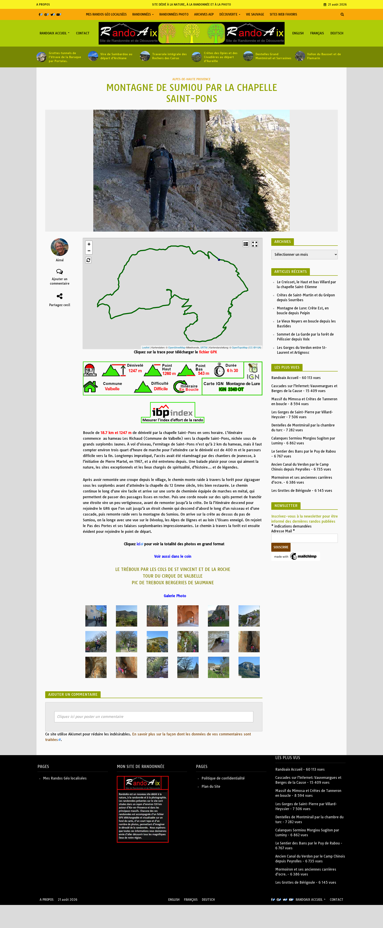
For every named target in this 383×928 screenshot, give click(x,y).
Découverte (228, 14)
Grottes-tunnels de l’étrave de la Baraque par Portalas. (65, 57)
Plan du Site (210, 786)
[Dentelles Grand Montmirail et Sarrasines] (248, 56)
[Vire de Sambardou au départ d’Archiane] (93, 56)
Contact (83, 33)
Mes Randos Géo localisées (106, 14)
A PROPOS (43, 4)
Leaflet (145, 347)
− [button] (89, 251)
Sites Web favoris (283, 14)
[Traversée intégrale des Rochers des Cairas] (145, 56)
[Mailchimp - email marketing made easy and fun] (295, 556)
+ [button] (89, 244)
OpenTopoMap (240, 347)
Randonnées (141, 14)
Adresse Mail (283, 531)
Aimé (60, 260)
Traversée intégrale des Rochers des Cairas (169, 56)
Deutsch (336, 33)
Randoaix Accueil (53, 33)
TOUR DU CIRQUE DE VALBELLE (173, 576)
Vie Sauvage (255, 14)
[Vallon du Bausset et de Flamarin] (300, 56)
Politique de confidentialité (223, 778)
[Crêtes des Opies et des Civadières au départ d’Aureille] (197, 57)
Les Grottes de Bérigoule (291, 490)
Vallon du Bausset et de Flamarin (324, 56)
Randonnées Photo (173, 14)
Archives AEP (204, 14)
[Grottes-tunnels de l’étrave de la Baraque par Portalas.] (41, 57)
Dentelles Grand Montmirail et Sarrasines (273, 56)
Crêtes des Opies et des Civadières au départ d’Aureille (220, 57)
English (298, 33)
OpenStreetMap (176, 347)
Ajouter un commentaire (59, 281)
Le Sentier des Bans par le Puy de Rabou (303, 451)
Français (317, 33)
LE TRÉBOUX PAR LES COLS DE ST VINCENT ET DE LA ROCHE (172, 569)
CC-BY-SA (254, 347)
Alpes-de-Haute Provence (191, 79)
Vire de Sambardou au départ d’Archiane (116, 56)
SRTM (203, 347)
